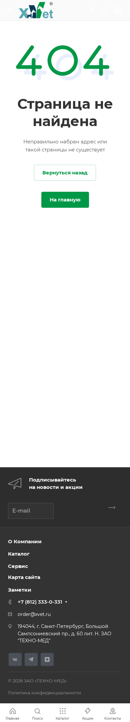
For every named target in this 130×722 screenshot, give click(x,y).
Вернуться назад (65, 172)
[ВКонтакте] (15, 659)
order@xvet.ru (34, 614)
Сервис (18, 566)
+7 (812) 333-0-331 (40, 602)
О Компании (25, 541)
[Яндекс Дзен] (47, 659)
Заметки (19, 590)
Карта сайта (24, 577)
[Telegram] (31, 659)
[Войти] (118, 10)
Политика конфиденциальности (44, 692)
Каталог (19, 554)
